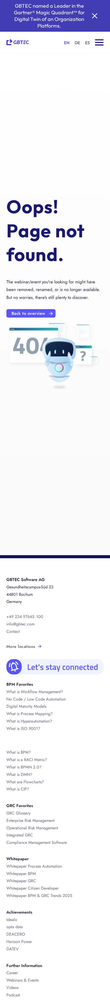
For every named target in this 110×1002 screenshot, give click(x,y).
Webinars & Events (22, 980)
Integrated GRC (19, 835)
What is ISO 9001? (23, 728)
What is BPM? (18, 752)
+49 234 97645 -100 (24, 617)
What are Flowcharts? (25, 782)
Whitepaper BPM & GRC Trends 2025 (39, 896)
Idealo (11, 920)
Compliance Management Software (36, 842)
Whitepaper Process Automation (34, 866)
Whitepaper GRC (21, 881)
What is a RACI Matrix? (26, 760)
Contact (13, 631)
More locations (20, 646)
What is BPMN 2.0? (23, 767)
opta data (14, 927)
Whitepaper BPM (21, 874)
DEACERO (15, 934)
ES (87, 42)
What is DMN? (19, 774)
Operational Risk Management (32, 828)
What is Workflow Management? (34, 692)
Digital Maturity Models (26, 706)
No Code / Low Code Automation (36, 699)
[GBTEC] (17, 41)
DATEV (12, 949)
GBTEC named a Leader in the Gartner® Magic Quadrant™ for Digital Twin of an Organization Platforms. (49, 16)
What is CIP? (17, 789)
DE (77, 42)
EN (67, 42)
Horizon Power (19, 942)
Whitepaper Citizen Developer (32, 888)
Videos (12, 988)
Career (12, 973)
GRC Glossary (18, 813)
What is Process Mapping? (29, 714)
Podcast (13, 995)
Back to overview (28, 313)
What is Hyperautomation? (29, 721)
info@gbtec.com (20, 624)
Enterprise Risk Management (30, 820)
